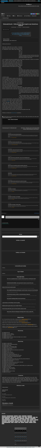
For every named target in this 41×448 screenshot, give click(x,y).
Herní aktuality (30, 417)
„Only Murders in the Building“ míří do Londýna (11, 302)
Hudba (3, 418)
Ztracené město (8, 335)
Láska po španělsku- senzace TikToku (16, 379)
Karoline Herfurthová (25, 380)
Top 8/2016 (7, 369)
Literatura (20, 15)
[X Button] (31, 13)
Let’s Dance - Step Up (9, 333)
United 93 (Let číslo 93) (10, 334)
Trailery (12, 422)
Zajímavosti (22, 422)
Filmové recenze (13, 160)
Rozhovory (21, 421)
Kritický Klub (17, 418)
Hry (14, 15)
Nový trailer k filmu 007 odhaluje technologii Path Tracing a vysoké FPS (20, 311)
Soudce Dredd (10, 173)
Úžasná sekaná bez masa (10, 364)
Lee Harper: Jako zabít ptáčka (10, 368)
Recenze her (31, 419)
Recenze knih (36, 419)
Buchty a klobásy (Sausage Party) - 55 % (12, 354)
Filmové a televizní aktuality (15, 144)
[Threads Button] (33, 13)
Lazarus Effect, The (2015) (10, 367)
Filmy (4, 15)
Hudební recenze (7, 418)
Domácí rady (16, 416)
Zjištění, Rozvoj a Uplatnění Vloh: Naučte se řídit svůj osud (12, 322)
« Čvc (15, 444)
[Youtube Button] (36, 13)
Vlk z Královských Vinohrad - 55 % (12, 363)
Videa (19, 422)
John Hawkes (30, 116)
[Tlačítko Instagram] (35, 13)
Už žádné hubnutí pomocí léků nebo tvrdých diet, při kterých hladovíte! (18, 358)
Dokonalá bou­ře (14, 112)
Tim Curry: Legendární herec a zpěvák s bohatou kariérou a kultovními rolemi (21, 278)
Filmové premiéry (13, 417)
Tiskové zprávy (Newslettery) (6, 422)
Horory (34, 417)
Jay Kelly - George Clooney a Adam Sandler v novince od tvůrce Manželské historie (19, 157)
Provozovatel (34, 15)
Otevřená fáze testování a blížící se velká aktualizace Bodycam (18, 294)
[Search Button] (38, 13)
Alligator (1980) (8, 345)
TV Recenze (13, 191)
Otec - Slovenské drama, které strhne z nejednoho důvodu (12, 319)
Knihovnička (12, 418)
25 (17, 440)
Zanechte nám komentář (26, 27)
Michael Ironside (8, 117)
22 (24, 438)
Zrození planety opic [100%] (16, 382)
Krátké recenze (27, 418)
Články (3, 423)
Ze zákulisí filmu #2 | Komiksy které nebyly (13, 356)
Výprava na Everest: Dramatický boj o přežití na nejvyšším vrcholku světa (17, 165)
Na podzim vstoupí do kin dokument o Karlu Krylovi (15, 349)
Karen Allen (35, 116)
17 (15, 438)
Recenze (28, 419)
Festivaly (20, 416)
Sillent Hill (8, 332)
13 (20, 436)
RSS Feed (3, 391)
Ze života (34, 422)
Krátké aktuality (22, 418)
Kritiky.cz (28, 4)
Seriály (9, 15)
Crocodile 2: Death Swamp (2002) (11, 344)
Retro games (17, 421)
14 (22, 436)
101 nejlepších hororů (10, 416)
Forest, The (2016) (9, 357)
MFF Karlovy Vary (32, 418)
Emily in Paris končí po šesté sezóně (9, 287)
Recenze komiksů (4, 421)
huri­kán (8, 101)
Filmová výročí (29, 416)
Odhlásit (6, 387)
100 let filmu (4, 416)
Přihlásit (3, 387)
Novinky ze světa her (14, 419)
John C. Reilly (25, 116)
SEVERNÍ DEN (22, 378)
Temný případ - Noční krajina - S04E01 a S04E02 (14, 204)
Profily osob (19, 419)
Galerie (26, 417)
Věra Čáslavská (8, 366)
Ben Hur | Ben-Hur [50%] (10, 353)
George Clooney (13, 116)
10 (15, 436)
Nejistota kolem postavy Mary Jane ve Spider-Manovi (12, 305)
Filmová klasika (24, 416)
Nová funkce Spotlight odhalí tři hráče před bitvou (16, 298)
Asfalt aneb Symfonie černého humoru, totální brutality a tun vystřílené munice (19, 365)
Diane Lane (9, 116)
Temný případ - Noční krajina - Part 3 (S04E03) (14, 196)
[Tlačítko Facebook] (32, 13)
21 (22, 438)
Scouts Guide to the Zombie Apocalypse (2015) (13, 355)
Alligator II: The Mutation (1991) (11, 346)
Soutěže (28, 421)
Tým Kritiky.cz (28, 15)
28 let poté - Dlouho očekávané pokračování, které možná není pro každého (14, 324)
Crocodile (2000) (9, 343)
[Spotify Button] (37, 13)
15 (24, 436)
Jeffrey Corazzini (19, 116)
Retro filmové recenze (21, 22)
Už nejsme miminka (9, 352)
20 (20, 438)
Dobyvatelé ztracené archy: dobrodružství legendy (14, 134)
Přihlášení (37, 213)
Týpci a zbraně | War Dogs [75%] (11, 347)
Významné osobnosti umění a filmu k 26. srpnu (15, 377)
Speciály (31, 421)
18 (17, 438)
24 (15, 440)
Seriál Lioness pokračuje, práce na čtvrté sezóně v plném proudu (14, 308)
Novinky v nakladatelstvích (6, 419)
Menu (3, 2)
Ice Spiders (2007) (9, 348)
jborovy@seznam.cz (9, 404)
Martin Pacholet (14, 27)
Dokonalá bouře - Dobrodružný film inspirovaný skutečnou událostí (20, 24)
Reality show (24, 419)
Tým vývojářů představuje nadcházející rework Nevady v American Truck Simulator (22, 290)
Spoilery (34, 421)
